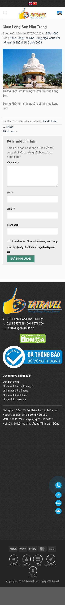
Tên (10, 192)
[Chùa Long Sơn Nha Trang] (32, 68)
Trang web (13, 224)
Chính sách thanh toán (15, 395)
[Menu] (5, 13)
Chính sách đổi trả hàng (15, 390)
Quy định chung (11, 381)
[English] (30, 3)
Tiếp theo (10, 131)
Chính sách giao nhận (14, 399)
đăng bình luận (50, 121)
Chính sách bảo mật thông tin (18, 386)
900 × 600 (52, 33)
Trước (8, 127)
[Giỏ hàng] (59, 13)
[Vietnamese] (35, 3)
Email (11, 208)
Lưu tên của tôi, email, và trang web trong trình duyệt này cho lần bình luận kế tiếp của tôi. (32, 246)
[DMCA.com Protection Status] (33, 338)
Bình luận (13, 162)
